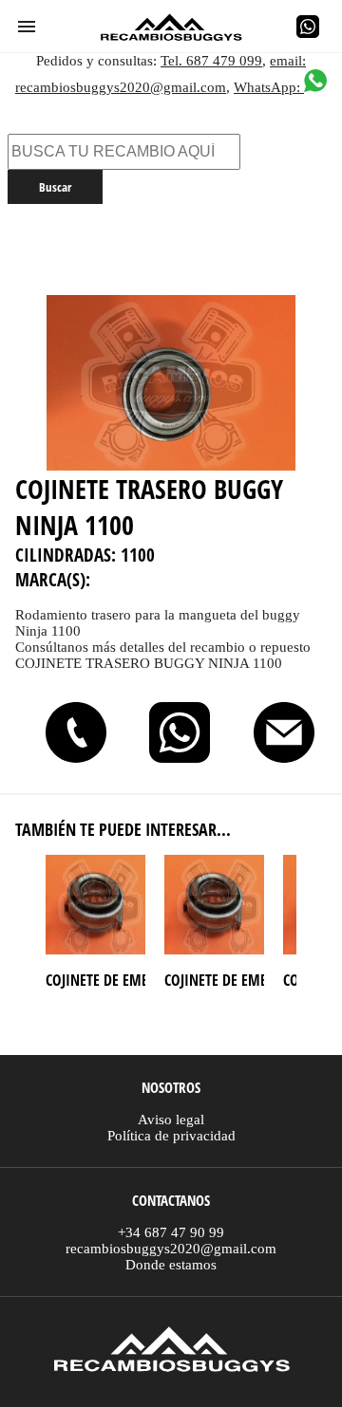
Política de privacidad (171, 1135)
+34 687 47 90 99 (171, 1232)
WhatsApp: (269, 87)
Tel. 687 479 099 (211, 60)
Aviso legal (171, 1119)
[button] (26, 26)
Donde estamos (171, 1264)
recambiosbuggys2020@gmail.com (171, 1248)
